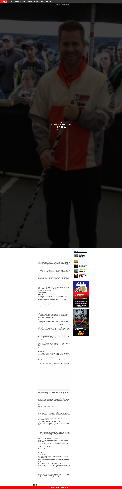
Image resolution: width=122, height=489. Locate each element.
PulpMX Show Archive (82, 274)
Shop (47, 1)
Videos (42, 1)
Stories (24, 1)
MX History (36, 1)
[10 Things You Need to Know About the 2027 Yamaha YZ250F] (76, 261)
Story (61, 122)
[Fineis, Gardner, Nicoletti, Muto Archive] (76, 275)
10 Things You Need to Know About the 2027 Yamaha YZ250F (83, 261)
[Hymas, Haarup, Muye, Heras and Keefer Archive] (76, 266)
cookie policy (66, 487)
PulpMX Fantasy (52, 1)
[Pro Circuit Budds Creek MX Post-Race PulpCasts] (76, 271)
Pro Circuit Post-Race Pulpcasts (82, 254)
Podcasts (30, 1)
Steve (39, 484)
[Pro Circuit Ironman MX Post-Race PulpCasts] (76, 255)
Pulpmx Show (11, 1)
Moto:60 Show (18, 1)
